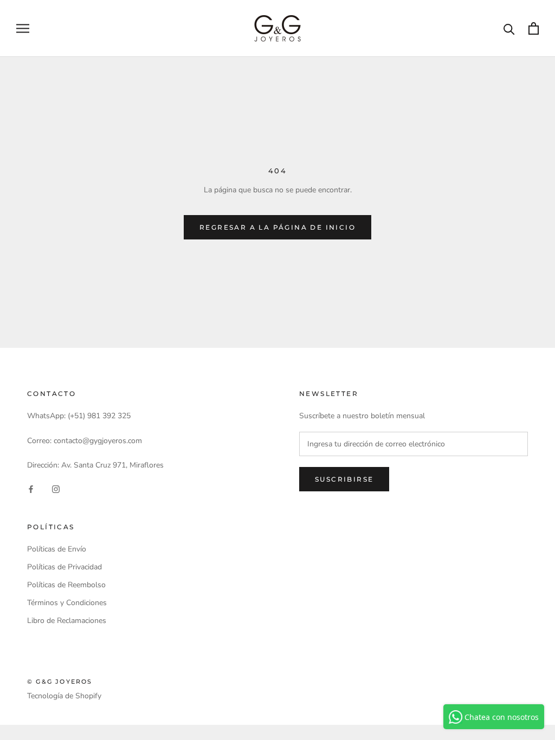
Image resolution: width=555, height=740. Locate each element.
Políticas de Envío (56, 549)
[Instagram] (56, 488)
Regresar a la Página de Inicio (277, 227)
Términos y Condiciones (67, 603)
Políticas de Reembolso (66, 585)
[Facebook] (31, 488)
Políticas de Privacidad (64, 567)
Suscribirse (344, 479)
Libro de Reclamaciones (66, 620)
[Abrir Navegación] (22, 28)
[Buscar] (509, 28)
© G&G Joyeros (60, 681)
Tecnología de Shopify (64, 696)
